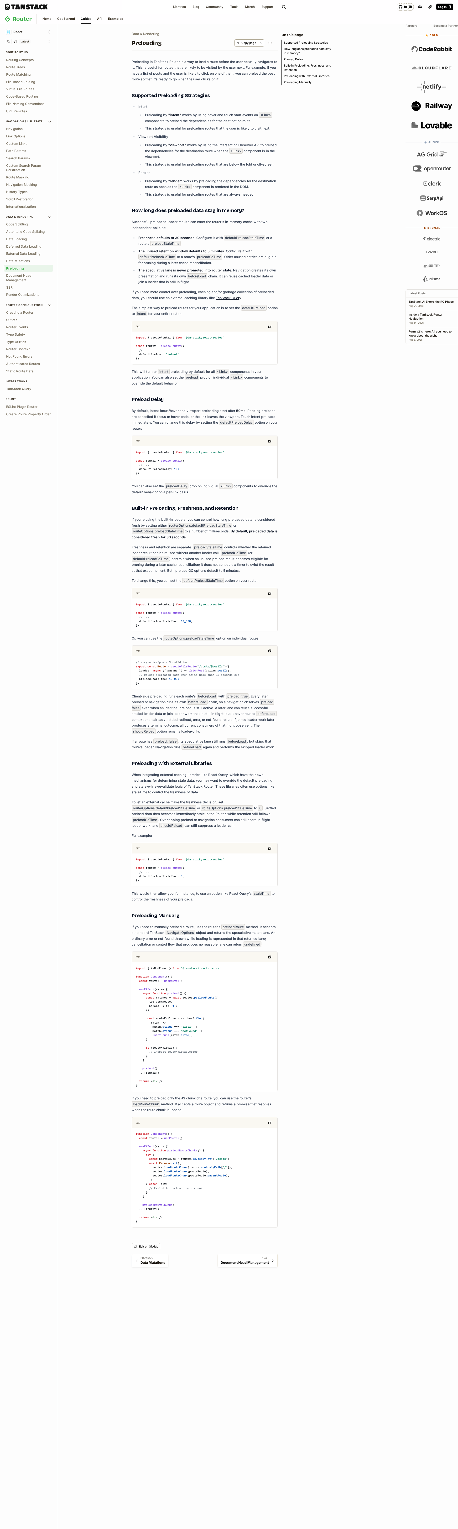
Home (47, 19)
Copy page (248, 43)
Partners (411, 25)
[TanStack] (26, 7)
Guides (86, 19)
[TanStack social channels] (405, 7)
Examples (115, 19)
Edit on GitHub (148, 1246)
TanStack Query (228, 298)
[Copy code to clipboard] (270, 326)
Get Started (66, 19)
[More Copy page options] (261, 43)
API (99, 19)
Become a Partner (445, 25)
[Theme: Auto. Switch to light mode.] (420, 7)
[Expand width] (270, 43)
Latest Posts (417, 293)
